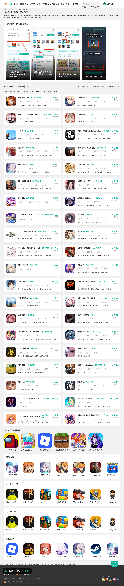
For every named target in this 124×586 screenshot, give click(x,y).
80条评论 (56, 217)
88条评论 (115, 183)
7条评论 (56, 133)
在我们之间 (11, 450)
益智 (21, 252)
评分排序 (112, 87)
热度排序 (81, 87)
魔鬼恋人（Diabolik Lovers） (29, 114)
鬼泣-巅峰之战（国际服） (87, 148)
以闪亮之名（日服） (85, 181)
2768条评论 (114, 334)
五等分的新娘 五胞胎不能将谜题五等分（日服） (29, 416)
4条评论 (56, 267)
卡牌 (46, 101)
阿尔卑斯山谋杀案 (24, 181)
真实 (45, 352)
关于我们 (7, 574)
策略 (21, 101)
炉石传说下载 (28, 564)
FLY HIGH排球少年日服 (32, 475)
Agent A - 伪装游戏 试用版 (28, 398)
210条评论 (55, 116)
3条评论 (56, 250)
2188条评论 (55, 417)
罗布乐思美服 (44, 450)
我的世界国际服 (61, 450)
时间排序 (97, 87)
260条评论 (115, 417)
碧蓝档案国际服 (62, 557)
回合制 (46, 202)
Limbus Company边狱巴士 (33, 557)
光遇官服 (57, 564)
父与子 (20, 131)
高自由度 (44, 235)
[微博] (107, 579)
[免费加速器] (36, 98)
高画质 (46, 302)
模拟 (102, 135)
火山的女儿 (82, 164)
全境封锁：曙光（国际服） (87, 281)
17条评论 (115, 250)
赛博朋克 (105, 268)
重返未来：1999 (24, 98)
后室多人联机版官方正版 (15, 502)
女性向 (104, 101)
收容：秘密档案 (83, 315)
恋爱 (106, 235)
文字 (88, 168)
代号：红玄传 (23, 265)
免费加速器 (11, 9)
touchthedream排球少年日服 (84, 475)
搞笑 (45, 151)
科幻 (88, 352)
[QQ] (118, 579)
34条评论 (115, 100)
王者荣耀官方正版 (38, 564)
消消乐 (36, 420)
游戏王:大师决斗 (84, 332)
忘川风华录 (82, 114)
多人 (105, 151)
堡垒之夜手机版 (95, 450)
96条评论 (56, 100)
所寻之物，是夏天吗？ (86, 398)
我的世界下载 (10, 564)
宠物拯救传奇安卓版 (63, 502)
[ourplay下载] (10, 4)
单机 (21, 135)
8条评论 (115, 116)
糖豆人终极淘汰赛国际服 (31, 450)
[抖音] (111, 579)
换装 (96, 185)
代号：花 (21, 382)
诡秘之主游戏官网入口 (31, 502)
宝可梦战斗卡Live (113, 475)
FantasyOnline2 (113, 502)
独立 (103, 168)
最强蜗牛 (21, 148)
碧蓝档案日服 (45, 475)
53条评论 (115, 133)
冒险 (21, 118)
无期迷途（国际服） (85, 198)
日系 (88, 118)
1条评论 (56, 233)
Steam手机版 (96, 557)
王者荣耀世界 (23, 298)
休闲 (39, 168)
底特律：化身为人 (84, 348)
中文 (88, 135)
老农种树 (21, 365)
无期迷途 (21, 315)
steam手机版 (64, 564)
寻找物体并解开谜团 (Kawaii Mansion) (29, 248)
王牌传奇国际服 (79, 502)
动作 (80, 151)
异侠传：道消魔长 (84, 248)
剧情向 (44, 135)
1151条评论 (55, 300)
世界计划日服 (12, 475)
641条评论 (55, 167)
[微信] (103, 579)
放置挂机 (29, 151)
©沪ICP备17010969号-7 (33, 578)
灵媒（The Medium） (86, 365)
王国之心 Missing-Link (27, 231)
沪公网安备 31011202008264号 (16, 582)
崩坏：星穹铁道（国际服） (87, 298)
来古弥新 (81, 215)
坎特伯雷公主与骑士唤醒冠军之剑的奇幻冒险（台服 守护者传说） (89, 415)
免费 (47, 168)
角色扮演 (37, 101)
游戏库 (18, 9)
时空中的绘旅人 (83, 98)
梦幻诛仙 (21, 198)
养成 (96, 101)
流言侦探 (81, 382)
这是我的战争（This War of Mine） (89, 131)
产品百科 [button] (74, 4)
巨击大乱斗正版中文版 (98, 502)
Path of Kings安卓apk (48, 502)
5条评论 (56, 150)
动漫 (28, 118)
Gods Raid (95, 475)
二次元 (88, 101)
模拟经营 (96, 202)
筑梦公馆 (21, 281)
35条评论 (56, 384)
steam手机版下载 (19, 564)
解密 (36, 135)
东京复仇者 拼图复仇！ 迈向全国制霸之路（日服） (29, 215)
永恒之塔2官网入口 (49, 564)
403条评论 (114, 200)
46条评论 (56, 317)
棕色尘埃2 (45, 557)
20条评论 (115, 150)
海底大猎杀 (72, 564)
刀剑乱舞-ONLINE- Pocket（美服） (29, 332)
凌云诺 (80, 231)
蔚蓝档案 (21, 164)
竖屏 (38, 151)
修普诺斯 (81, 265)
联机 (88, 151)
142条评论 (115, 284)
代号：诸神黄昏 (24, 348)
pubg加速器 (89, 6)
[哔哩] (114, 579)
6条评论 (115, 167)
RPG (28, 101)
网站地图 (26, 574)
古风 (37, 385)
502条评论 (115, 300)
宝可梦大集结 (78, 450)
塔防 (88, 202)
